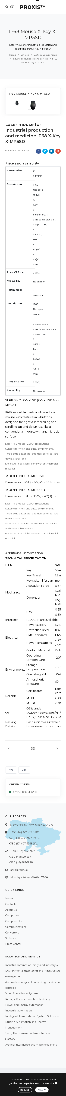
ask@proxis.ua (19, 869)
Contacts (10, 904)
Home (12, 54)
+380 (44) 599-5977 (21, 856)
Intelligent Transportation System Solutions (31, 1016)
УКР (24, 770)
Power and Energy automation (24, 1004)
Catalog (24, 54)
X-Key (25, 150)
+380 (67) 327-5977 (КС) (24, 832)
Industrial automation (18, 1010)
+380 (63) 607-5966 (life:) (24, 843)
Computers (12, 915)
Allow (42, 1090)
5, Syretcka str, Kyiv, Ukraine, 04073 (32, 824)
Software (10, 938)
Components (13, 921)
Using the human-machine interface (27, 1033)
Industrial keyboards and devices (30, 58)
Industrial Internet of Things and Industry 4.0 (32, 965)
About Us (11, 909)
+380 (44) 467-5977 (23, 851)
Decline (25, 1090)
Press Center (13, 944)
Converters (12, 932)
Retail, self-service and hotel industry (27, 999)
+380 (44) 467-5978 (21, 862)
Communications (15, 926)
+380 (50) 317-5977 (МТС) (24, 837)
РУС (11, 770)
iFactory (10, 1039)
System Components (45, 54)
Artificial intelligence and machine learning (31, 1044)
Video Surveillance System (21, 993)
